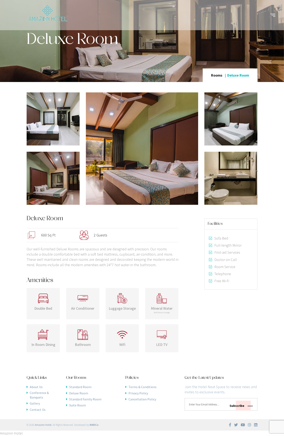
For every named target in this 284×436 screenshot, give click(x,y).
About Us (36, 387)
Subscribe (237, 406)
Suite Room (77, 405)
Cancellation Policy (142, 399)
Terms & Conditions (142, 387)
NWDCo (94, 425)
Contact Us (38, 409)
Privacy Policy (138, 393)
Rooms (216, 75)
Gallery (35, 403)
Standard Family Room (85, 399)
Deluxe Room (78, 393)
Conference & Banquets (39, 395)
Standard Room (80, 387)
